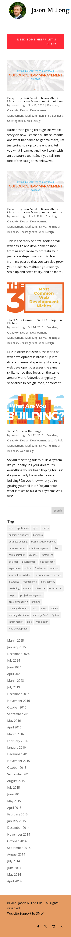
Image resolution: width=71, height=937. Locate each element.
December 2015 (18, 754)
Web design (42, 621)
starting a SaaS (40, 615)
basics (45, 528)
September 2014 (18, 848)
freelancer (40, 568)
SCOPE (54, 608)
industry (54, 568)
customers (47, 555)
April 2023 (14, 674)
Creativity (13, 110)
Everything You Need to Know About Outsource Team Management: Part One (35, 210)
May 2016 (14, 721)
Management (15, 115)
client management (39, 548)
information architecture (48, 575)
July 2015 (13, 787)
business (38, 535)
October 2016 (16, 707)
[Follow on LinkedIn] (61, 927)
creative (33, 555)
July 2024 (13, 660)
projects (35, 601)
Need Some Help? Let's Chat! (36, 42)
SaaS (35, 608)
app (11, 528)
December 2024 (18, 654)
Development (38, 110)
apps (35, 528)
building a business (19, 535)
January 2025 (16, 647)
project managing (18, 601)
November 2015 (18, 761)
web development (18, 628)
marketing (14, 588)
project (12, 595)
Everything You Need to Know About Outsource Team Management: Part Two (35, 99)
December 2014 (18, 828)
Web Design (34, 121)
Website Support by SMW (25, 913)
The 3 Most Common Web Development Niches (35, 321)
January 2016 (16, 747)
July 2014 (13, 861)
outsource (39, 588)
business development (43, 541)
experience (15, 568)
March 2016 (15, 734)
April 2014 (14, 881)
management (48, 581)
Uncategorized (16, 121)
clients (57, 548)
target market (16, 621)
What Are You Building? (24, 431)
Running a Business (51, 115)
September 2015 (18, 774)
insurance (14, 581)
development (29, 561)
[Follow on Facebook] (38, 927)
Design (24, 110)
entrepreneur (47, 561)
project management (31, 595)
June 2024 (14, 667)
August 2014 (16, 854)
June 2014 (14, 868)
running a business (19, 608)
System (55, 615)
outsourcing (55, 588)
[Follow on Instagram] (53, 927)
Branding (52, 105)
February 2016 (17, 741)
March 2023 (15, 680)
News (42, 226)
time (29, 621)
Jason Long (18, 105)
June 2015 (14, 794)
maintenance (30, 581)
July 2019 (13, 687)
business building (18, 541)
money (27, 588)
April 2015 (14, 808)
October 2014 (16, 841)
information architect (20, 575)
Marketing (31, 115)
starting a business (19, 615)
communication (17, 555)
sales (44, 608)
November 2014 (18, 834)
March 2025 (15, 640)
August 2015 (16, 781)
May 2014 (14, 874)
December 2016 (18, 694)
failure (27, 568)
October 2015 (16, 767)
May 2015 (14, 801)
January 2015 (16, 821)
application (23, 528)
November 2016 (18, 701)
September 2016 (18, 714)
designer (13, 561)
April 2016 (14, 727)
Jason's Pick (55, 440)
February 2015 (17, 814)
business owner (17, 548)
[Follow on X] (46, 927)
